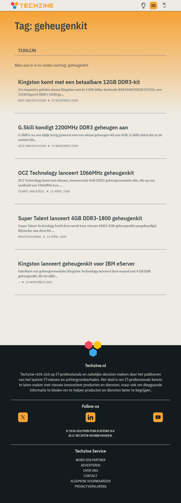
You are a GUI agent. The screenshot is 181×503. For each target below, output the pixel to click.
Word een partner (91, 460)
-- (19, 282)
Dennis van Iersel (31, 191)
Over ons (90, 470)
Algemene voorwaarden (91, 481)
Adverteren (90, 465)
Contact (90, 475)
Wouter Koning (29, 237)
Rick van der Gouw (32, 100)
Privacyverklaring (91, 486)
